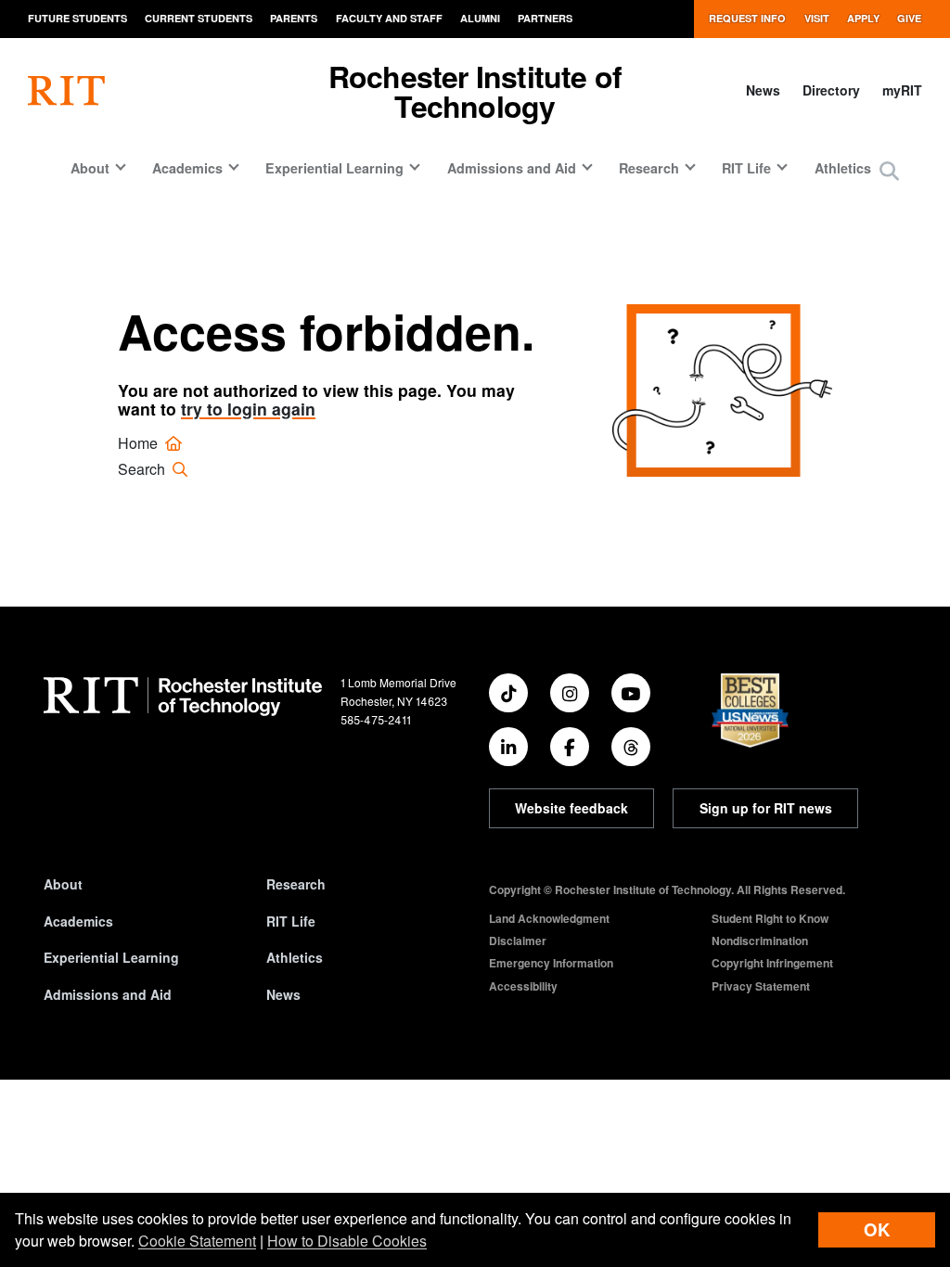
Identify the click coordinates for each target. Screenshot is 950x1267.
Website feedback (571, 808)
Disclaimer (517, 940)
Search (143, 469)
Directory (831, 90)
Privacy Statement (761, 986)
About (63, 884)
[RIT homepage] (66, 91)
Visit (816, 18)
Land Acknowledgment (549, 918)
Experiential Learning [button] (334, 168)
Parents (293, 18)
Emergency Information (551, 962)
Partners (545, 18)
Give (909, 18)
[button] (889, 172)
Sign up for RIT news (766, 808)
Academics (78, 921)
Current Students (198, 18)
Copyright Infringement (772, 962)
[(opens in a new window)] (508, 692)
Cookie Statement (197, 1240)
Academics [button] (187, 168)
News (763, 90)
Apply (863, 18)
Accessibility (523, 986)
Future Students (77, 18)
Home (139, 443)
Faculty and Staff (389, 18)
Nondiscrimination (760, 940)
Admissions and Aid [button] (511, 168)
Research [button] (649, 168)
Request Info (747, 18)
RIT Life (290, 921)
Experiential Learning (111, 957)
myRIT (902, 90)
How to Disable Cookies (347, 1240)
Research (296, 884)
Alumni (480, 18)
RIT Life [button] (746, 168)
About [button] (90, 168)
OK (877, 1229)
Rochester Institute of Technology (475, 91)
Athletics (843, 168)
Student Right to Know (770, 918)
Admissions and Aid (108, 994)
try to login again (248, 408)
